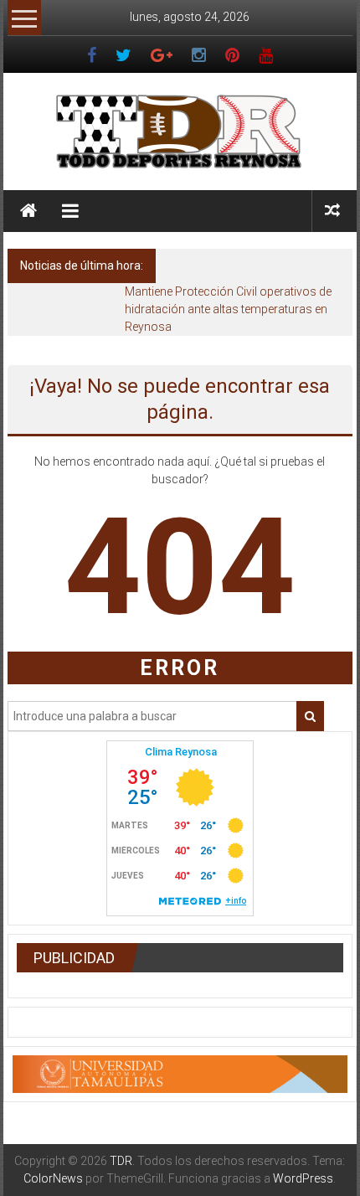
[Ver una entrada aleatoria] (332, 210)
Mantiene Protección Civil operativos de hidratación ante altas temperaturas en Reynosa (228, 309)
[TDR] (28, 211)
